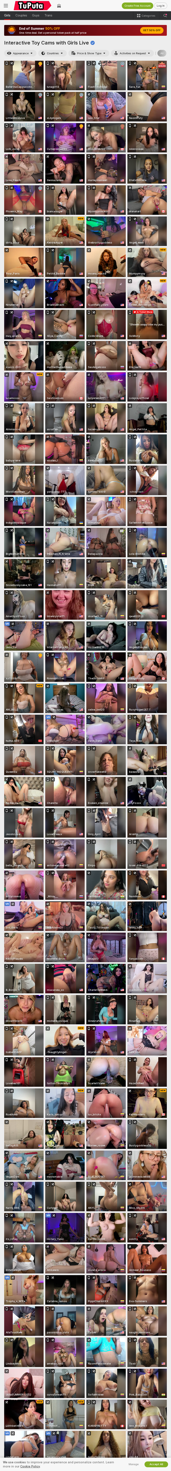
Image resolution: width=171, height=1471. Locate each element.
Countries (53, 53)
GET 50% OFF (152, 30)
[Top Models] (59, 5)
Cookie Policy (30, 1466)
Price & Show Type (89, 53)
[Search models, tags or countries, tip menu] (165, 15)
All (161, 53)
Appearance (21, 53)
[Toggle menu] (6, 5)
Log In (161, 5)
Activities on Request (133, 53)
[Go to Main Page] (32, 5)
